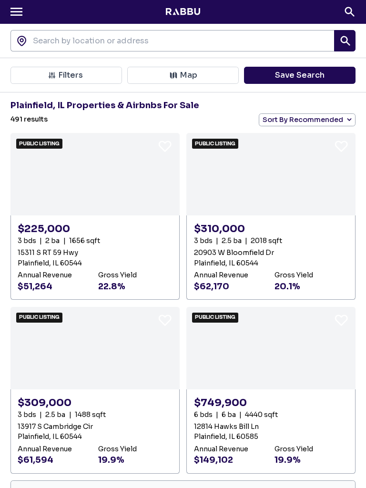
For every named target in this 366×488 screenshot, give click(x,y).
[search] (345, 40)
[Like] (165, 145)
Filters (70, 75)
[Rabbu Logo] (182, 11)
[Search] (350, 12)
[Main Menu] (16, 12)
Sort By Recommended (303, 119)
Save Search (300, 75)
